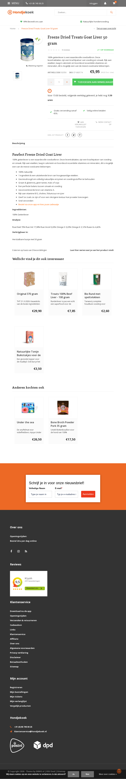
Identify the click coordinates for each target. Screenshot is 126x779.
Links (12, 629)
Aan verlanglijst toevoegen (80, 124)
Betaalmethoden (19, 662)
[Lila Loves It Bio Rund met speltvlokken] (97, 279)
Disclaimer (15, 657)
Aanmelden (88, 494)
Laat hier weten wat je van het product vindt (92, 250)
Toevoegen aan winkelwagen (95, 81)
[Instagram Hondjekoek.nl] (18, 551)
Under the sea (25, 422)
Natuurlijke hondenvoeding (96, 21)
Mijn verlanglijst (18, 701)
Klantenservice (17, 634)
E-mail (58, 488)
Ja (73, 774)
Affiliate (14, 638)
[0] (114, 3)
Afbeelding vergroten (35, 66)
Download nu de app (20, 611)
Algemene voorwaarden (22, 648)
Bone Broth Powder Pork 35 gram (62, 424)
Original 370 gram (27, 294)
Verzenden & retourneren (23, 620)
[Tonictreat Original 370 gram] (29, 279)
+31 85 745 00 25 (36, 3)
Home (13, 28)
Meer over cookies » (108, 774)
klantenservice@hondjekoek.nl (30, 731)
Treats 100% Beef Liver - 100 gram (61, 295)
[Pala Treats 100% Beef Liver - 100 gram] (63, 279)
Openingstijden (18, 615)
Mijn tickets (16, 696)
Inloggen (94, 3)
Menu (15, 3)
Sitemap (14, 666)
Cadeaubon (16, 625)
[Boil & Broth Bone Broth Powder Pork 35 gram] (63, 408)
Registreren (16, 687)
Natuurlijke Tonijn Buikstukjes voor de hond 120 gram (29, 353)
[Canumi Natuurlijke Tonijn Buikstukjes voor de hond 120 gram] (29, 337)
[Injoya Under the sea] (29, 408)
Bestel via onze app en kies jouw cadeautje (38, 204)
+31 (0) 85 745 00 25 (23, 726)
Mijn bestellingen (19, 692)
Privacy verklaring (19, 652)
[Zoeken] (111, 12)
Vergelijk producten (20, 705)
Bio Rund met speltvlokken (92, 295)
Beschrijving (18, 143)
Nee (87, 774)
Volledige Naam (37, 488)
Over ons (14, 643)
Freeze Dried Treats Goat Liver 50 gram (40, 28)
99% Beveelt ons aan (33, 21)
